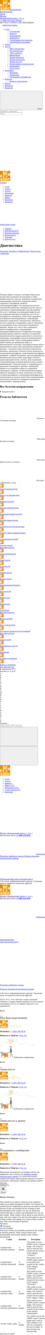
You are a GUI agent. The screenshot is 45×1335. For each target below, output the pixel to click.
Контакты (9, 86)
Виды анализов (6, 619)
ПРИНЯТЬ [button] (4, 1185)
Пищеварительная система (11, 514)
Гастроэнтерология (8, 554)
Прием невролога (17, 57)
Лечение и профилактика (19, 251)
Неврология (5, 598)
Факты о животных (8, 665)
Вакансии (9, 88)
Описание (4, 251)
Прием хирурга (16, 62)
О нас (7, 29)
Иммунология (6, 579)
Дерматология (6, 573)
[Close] (1, 1067)
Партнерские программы (20, 42)
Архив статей (5, 640)
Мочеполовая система (9, 520)
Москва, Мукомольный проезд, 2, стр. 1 (16, 833)
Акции (7, 44)
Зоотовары (9, 70)
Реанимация (15, 66)
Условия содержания (8, 658)
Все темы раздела (7, 548)
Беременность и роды (9, 646)
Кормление (4, 652)
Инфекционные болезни (10, 585)
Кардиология (8, 392)
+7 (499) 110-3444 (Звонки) (11, 20)
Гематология (5, 560)
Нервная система (7, 501)
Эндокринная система (9, 539)
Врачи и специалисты (18, 81)
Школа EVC (10, 785)
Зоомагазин (14, 75)
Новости (13, 34)
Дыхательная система (9, 489)
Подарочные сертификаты (20, 77)
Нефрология (5, 604)
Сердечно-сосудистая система (12, 527)
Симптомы (4, 253)
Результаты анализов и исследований (15, 631)
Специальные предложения (21, 40)
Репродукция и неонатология (22, 64)
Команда (8, 79)
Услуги (8, 47)
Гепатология (5, 566)
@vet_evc (23, 1035)
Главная (3, 183)
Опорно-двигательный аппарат (13, 533)
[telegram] (18, 812)
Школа (7, 83)
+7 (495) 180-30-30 (17, 1031)
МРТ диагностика (17, 49)
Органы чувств (6, 545)
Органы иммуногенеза (9, 508)
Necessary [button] (4, 1224)
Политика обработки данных (12, 856)
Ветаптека (14, 73)
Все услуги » (15, 68)
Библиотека (14, 38)
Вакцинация (15, 55)
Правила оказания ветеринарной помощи (17, 989)
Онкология (4, 610)
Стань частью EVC (12, 790)
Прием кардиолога (17, 60)
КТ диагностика (16, 51)
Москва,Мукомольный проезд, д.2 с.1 (12, 17)
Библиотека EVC (9, 669)
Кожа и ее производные (9, 495)
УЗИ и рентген (16, 53)
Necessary (7, 1226)
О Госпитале (15, 31)
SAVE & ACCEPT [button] (7, 1334)
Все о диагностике (7, 625)
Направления (15, 36)
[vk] (18, 831)
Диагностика (35, 251)
